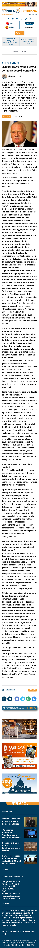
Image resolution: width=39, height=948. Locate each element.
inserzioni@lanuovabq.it (11, 898)
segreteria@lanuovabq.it (11, 896)
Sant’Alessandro (28, 39)
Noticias (11, 27)
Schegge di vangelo (10, 39)
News (11, 23)
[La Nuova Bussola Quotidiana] (19, 11)
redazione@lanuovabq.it (11, 893)
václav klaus (10, 690)
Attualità (24, 51)
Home (16, 51)
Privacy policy (7, 931)
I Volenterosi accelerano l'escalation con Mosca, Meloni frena (11, 834)
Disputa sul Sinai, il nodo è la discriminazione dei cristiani (11, 847)
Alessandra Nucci (16, 76)
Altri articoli (20, 803)
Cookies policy (18, 931)
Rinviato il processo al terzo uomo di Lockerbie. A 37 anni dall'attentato (11, 860)
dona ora (29, 23)
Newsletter (29, 27)
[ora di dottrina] (19, 784)
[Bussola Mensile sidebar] (19, 756)
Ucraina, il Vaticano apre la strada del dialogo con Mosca (11, 821)
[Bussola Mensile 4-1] (19, 729)
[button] (19, 32)
